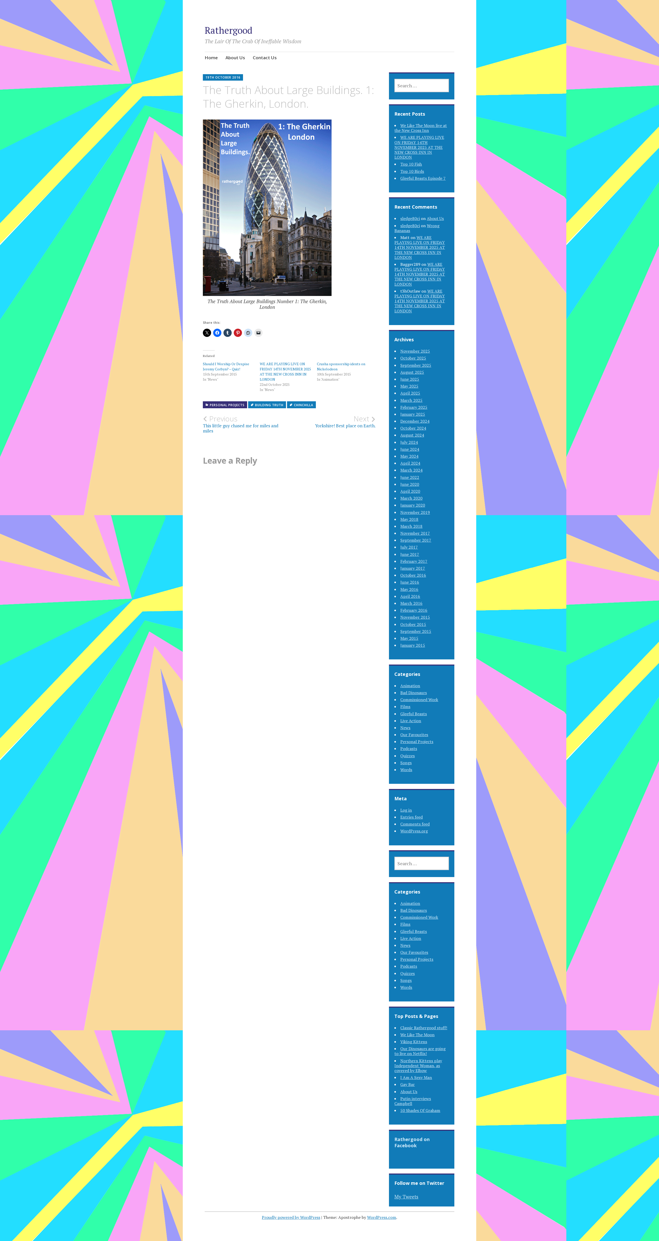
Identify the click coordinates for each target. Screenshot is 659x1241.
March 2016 (411, 603)
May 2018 (409, 519)
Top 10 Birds (412, 171)
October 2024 (413, 428)
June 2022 (409, 477)
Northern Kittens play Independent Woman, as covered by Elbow (418, 1065)
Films (405, 706)
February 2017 (413, 561)
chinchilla (303, 405)
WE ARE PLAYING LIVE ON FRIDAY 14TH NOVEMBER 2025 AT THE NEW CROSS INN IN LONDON (285, 371)
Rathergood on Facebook (412, 1142)
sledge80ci (410, 218)
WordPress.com (381, 1217)
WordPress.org (414, 831)
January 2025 (412, 414)
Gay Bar (407, 1084)
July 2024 (409, 442)
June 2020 (409, 484)
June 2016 (409, 582)
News (405, 727)
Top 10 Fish (411, 164)
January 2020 (412, 505)
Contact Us (265, 58)
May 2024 (409, 456)
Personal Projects (227, 405)
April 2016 (410, 596)
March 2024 (411, 470)
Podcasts (408, 748)
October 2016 (413, 575)
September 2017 (415, 540)
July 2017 (409, 547)
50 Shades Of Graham (420, 1110)
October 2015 (413, 624)
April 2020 (410, 491)
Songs (406, 763)
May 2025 (409, 386)
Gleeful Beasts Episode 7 (423, 178)
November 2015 (415, 617)
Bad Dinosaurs (413, 692)
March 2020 (411, 498)
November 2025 (415, 351)
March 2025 (411, 400)
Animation (410, 685)
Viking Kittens (413, 1041)
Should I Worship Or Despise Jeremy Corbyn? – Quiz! (226, 366)
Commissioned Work (419, 699)
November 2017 (415, 533)
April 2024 (410, 463)
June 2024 (409, 449)
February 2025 (413, 407)
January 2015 (412, 645)
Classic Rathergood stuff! (423, 1028)
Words (406, 769)
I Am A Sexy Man (416, 1077)
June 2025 (409, 379)
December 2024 (414, 421)
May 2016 (409, 589)
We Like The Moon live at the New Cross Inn (420, 128)
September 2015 (415, 631)
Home (211, 58)
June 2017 (409, 554)
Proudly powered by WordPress (291, 1217)
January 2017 (412, 568)
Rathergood (228, 30)
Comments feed (415, 824)
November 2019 (415, 512)
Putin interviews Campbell (412, 1101)
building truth (269, 405)
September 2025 (415, 365)
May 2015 (409, 638)
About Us (235, 58)
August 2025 (412, 372)
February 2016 (413, 610)
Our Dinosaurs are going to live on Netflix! (420, 1051)
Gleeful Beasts (413, 714)
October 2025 (413, 358)
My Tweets (406, 1196)
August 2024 (412, 435)
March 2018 (411, 526)
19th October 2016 (222, 77)
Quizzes (407, 756)
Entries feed (411, 817)
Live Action (410, 721)
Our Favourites (414, 734)
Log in (406, 810)
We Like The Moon (417, 1035)
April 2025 (410, 393)
